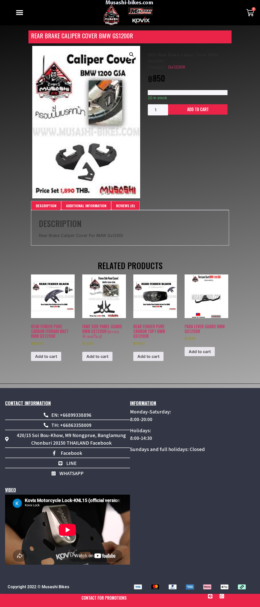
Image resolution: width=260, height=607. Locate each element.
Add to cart (198, 109)
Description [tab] (46, 205)
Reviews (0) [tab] (125, 205)
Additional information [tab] (86, 205)
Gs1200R (176, 67)
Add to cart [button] (46, 356)
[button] (19, 13)
